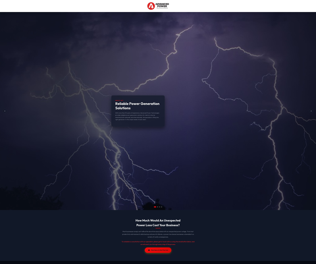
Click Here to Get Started (159, 250)
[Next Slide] (311, 111)
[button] (154, 206)
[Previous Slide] (5, 111)
